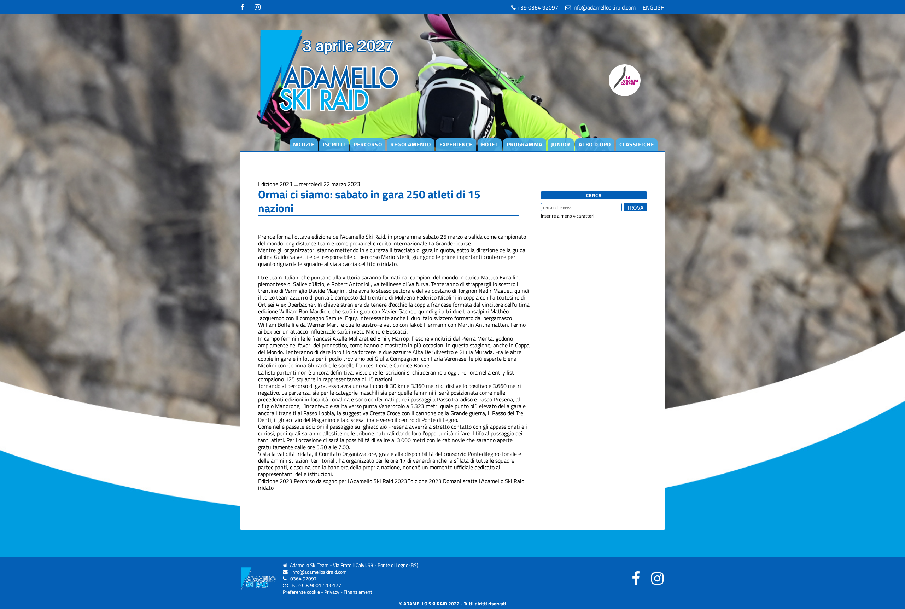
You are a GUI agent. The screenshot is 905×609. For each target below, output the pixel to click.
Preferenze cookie (301, 592)
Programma (525, 144)
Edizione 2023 (275, 184)
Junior (560, 144)
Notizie (304, 144)
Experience (456, 144)
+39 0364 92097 (537, 7)
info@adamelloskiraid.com (603, 7)
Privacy (331, 592)
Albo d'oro (595, 144)
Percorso (368, 144)
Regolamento (410, 144)
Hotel (489, 144)
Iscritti (334, 144)
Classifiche (636, 144)
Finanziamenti (358, 592)
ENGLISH (654, 7)
